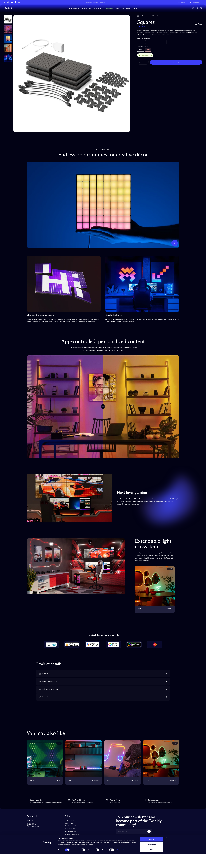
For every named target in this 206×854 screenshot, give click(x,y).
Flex (108, 780)
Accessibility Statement (72, 834)
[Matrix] (45, 758)
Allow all (151, 839)
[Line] (118, 571)
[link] (64, 284)
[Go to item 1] (8, 29)
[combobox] (182, 2)
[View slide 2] (154, 616)
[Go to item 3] (8, 48)
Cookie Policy (69, 823)
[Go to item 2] (8, 38)
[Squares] (105, 555)
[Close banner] (166, 837)
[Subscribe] (149, 831)
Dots (140, 609)
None (148, 49)
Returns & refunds (70, 831)
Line (70, 780)
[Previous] (78, 2)
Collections (145, 16)
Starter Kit (141, 42)
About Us (30, 820)
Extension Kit (151, 42)
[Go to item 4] (8, 58)
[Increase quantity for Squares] (147, 62)
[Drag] (103, 406)
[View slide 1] (152, 616)
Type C (140, 49)
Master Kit (162, 42)
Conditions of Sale (70, 826)
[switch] (83, 850)
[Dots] (51, 543)
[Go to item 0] (8, 19)
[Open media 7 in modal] (71, 73)
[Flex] (78, 552)
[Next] (117, 2)
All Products (154, 16)
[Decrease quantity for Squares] (139, 62)
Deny (151, 849)
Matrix (32, 780)
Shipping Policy (70, 829)
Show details (120, 850)
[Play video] (103, 205)
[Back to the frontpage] (138, 16)
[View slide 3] (156, 616)
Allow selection (151, 844)
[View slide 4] (158, 616)
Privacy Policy (69, 820)
